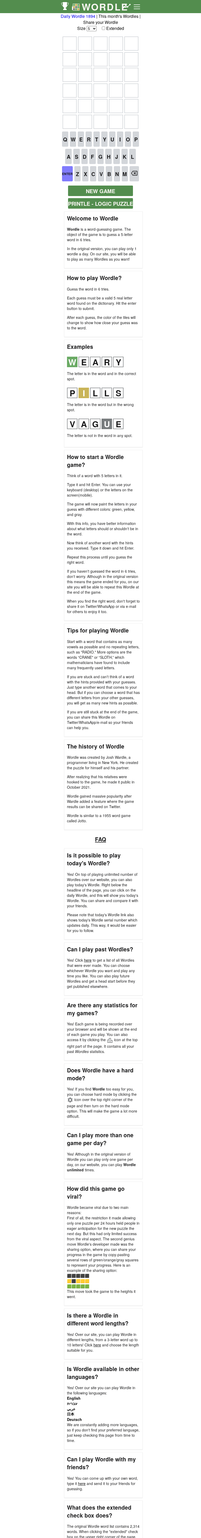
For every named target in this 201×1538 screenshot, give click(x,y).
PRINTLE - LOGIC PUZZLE (100, 203)
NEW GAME (100, 191)
